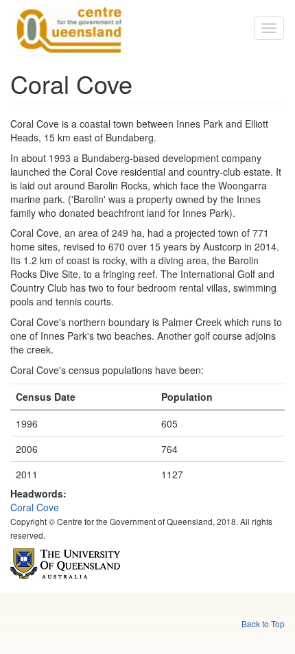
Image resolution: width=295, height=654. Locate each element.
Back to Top (263, 623)
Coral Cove (34, 507)
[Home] (66, 28)
